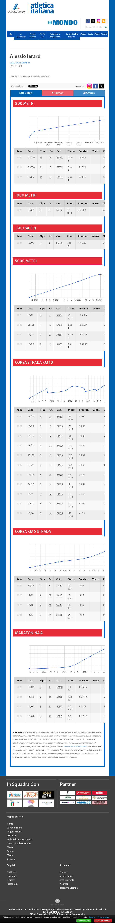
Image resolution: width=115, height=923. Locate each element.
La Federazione (21, 35)
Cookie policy (78, 914)
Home (10, 823)
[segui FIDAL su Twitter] (101, 86)
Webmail (63, 884)
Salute (90, 34)
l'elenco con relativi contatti (75, 746)
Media (96, 34)
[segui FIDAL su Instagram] (89, 86)
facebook (88, 21)
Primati (59, 93)
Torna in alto (57, 904)
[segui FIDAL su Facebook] (95, 86)
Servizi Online (66, 876)
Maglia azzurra (32, 35)
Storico (90, 93)
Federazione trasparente (55, 35)
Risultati (27, 93)
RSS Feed (11, 872)
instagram (98, 21)
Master (83, 34)
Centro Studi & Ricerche (72, 35)
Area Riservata (66, 880)
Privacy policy (64, 914)
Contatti (63, 872)
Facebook (12, 876)
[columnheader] (19, 151)
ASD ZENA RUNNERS (20, 62)
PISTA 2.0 (42, 35)
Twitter (11, 880)
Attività (104, 34)
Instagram (12, 884)
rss (103, 21)
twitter (93, 21)
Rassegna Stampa (68, 888)
